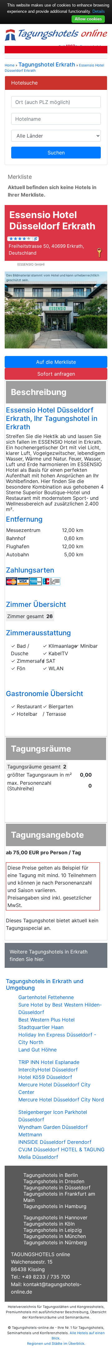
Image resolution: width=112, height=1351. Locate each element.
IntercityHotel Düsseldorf (48, 1069)
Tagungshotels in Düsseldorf (57, 1187)
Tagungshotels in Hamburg (54, 1206)
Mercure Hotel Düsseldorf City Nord (61, 1099)
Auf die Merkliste (56, 362)
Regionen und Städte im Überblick (55, 1343)
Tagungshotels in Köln (49, 1224)
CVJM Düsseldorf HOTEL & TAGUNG (61, 1149)
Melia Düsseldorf (38, 1157)
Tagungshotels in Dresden (53, 1181)
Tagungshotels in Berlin (50, 1175)
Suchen (56, 152)
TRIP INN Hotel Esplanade (48, 1062)
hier (39, 959)
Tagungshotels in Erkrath (58, 952)
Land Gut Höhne (37, 1049)
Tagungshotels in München (54, 1236)
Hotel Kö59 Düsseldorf (45, 1077)
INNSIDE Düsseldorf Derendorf (54, 1142)
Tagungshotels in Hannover (55, 1217)
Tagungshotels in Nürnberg (55, 1242)
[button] (12, 310)
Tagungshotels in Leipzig (52, 1230)
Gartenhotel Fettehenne (46, 997)
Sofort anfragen (56, 374)
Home (10, 65)
